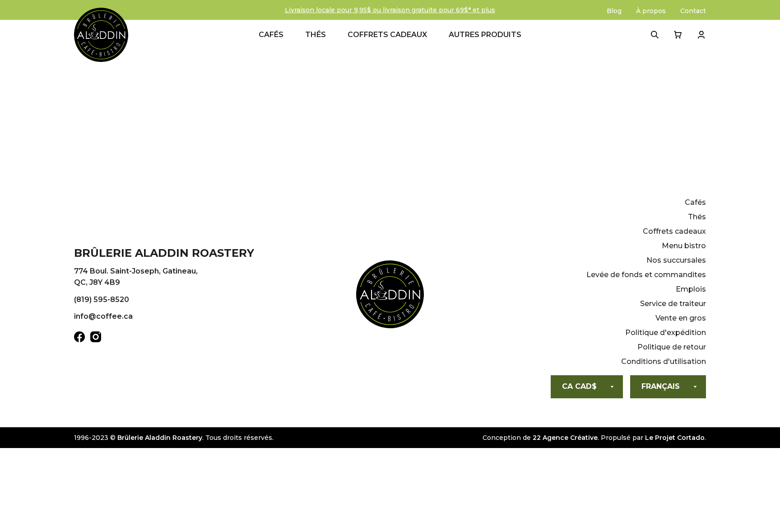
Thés (315, 34)
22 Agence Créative (565, 438)
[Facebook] (79, 338)
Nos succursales (676, 260)
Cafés (271, 34)
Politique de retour (671, 347)
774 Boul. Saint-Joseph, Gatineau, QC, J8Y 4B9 (136, 277)
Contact (693, 11)
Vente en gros (680, 318)
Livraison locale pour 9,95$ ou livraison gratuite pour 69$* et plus (390, 10)
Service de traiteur (673, 303)
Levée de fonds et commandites (646, 274)
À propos (651, 11)
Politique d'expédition (665, 332)
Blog (614, 11)
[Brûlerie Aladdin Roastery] (101, 35)
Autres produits (485, 34)
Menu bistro (684, 245)
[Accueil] (390, 296)
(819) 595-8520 (101, 299)
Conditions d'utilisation (663, 361)
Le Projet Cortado (675, 438)
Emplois (691, 289)
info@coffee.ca (103, 316)
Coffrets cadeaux (387, 34)
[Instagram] (95, 338)
